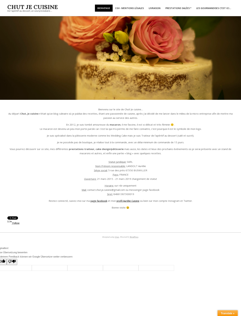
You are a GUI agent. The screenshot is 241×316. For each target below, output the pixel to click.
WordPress (134, 237)
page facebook (98, 200)
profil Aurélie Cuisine (128, 200)
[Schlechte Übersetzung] (12, 262)
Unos (117, 237)
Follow (16, 223)
